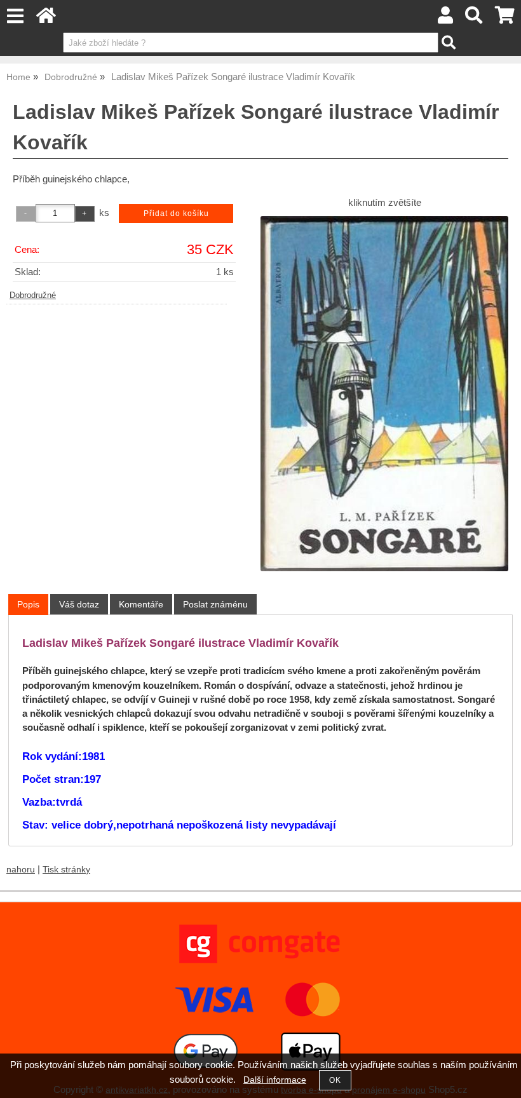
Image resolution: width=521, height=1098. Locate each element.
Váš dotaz (79, 604)
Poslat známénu (215, 604)
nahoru (20, 869)
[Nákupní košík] (505, 19)
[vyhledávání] (474, 19)
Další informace (274, 1080)
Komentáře (141, 604)
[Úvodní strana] (46, 19)
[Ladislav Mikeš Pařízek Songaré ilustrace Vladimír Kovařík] (384, 393)
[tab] (28, 604)
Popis (28, 604)
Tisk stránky (66, 869)
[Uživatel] (445, 19)
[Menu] (15, 16)
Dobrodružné (33, 295)
